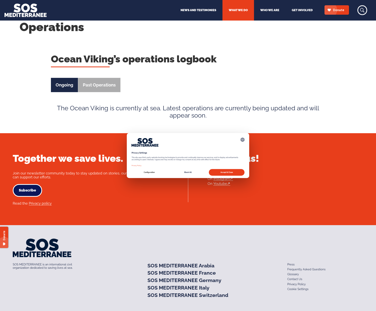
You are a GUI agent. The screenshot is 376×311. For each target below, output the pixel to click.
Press (291, 264)
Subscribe (27, 190)
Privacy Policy (296, 284)
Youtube (220, 184)
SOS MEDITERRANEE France (181, 273)
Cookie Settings (297, 289)
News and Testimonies (198, 10)
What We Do (238, 10)
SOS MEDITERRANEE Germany (184, 280)
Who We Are (269, 10)
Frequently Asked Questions (306, 269)
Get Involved (302, 10)
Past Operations (99, 84)
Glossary (293, 274)
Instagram (221, 179)
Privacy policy (40, 203)
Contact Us (294, 279)
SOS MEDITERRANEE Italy (178, 288)
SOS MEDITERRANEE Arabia (180, 266)
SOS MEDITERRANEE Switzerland (187, 295)
